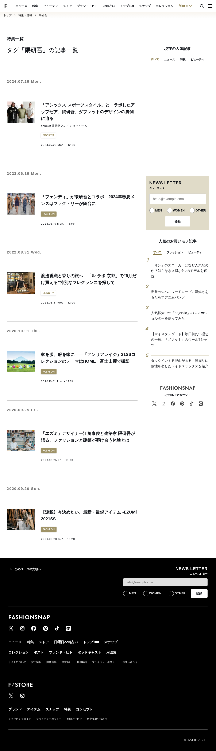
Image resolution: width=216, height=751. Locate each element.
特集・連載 (25, 15)
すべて (155, 59)
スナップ (145, 5)
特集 (35, 5)
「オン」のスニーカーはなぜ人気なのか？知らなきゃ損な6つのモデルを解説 (179, 270)
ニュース (21, 5)
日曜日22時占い (66, 642)
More (183, 6)
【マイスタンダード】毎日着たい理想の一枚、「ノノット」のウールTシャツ (179, 339)
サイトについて (17, 662)
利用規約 (82, 662)
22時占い (109, 5)
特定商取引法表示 (97, 718)
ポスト (39, 652)
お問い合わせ (130, 662)
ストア (67, 5)
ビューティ (50, 5)
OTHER (201, 210)
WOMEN (179, 210)
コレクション (165, 5)
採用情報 (36, 662)
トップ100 (127, 5)
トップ (7, 15)
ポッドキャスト (89, 652)
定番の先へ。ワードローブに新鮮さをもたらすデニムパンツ (179, 294)
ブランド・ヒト (87, 5)
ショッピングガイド (19, 718)
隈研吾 (43, 15)
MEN (158, 210)
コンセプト (84, 709)
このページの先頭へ (27, 569)
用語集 (111, 652)
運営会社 (67, 662)
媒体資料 (51, 662)
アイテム (33, 709)
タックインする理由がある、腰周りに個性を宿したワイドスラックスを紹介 (179, 363)
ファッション (175, 252)
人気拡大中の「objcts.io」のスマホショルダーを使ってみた (179, 315)
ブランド (15, 709)
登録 (178, 221)
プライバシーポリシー (104, 662)
